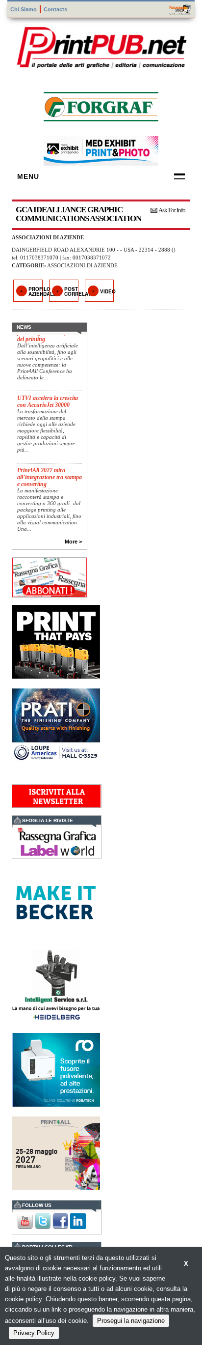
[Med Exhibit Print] (101, 149)
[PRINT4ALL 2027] (56, 1152)
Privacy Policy (33, 1333)
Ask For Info (171, 210)
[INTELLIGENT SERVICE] (56, 985)
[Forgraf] (101, 105)
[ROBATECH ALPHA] (56, 1068)
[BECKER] (56, 901)
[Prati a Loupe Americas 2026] (56, 724)
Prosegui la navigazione (131, 1320)
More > (73, 541)
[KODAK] (56, 640)
